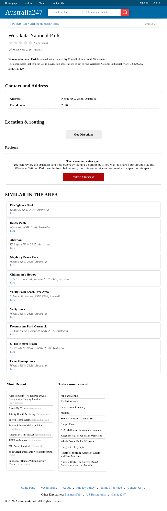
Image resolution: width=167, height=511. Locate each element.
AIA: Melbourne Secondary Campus (81, 429)
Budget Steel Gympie (72, 447)
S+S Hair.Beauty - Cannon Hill (77, 418)
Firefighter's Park (22, 205)
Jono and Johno (69, 395)
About (41, 2)
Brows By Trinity (25, 408)
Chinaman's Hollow (23, 274)
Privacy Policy (85, 487)
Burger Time (68, 424)
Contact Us (58, 2)
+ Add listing (49, 487)
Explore (28, 2)
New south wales (18, 23)
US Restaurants (96, 494)
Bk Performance (69, 401)
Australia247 (24, 12)
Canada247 (118, 494)
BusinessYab (73, 494)
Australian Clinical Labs (30, 434)
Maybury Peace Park (24, 257)
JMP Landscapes (25, 440)
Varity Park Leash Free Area (29, 291)
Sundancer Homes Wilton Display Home (27, 462)
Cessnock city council (40, 23)
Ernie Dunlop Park (22, 361)
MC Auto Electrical (25, 446)
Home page (11, 2)
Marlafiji (65, 412)
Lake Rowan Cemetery (73, 407)
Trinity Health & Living (30, 414)
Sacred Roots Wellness (29, 419)
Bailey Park (18, 222)
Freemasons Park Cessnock (28, 326)
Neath (56, 23)
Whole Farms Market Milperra (77, 441)
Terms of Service (111, 487)
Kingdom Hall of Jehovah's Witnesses (81, 435)
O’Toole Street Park (23, 343)
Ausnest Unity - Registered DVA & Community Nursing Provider (27, 399)
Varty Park (17, 309)
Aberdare (16, 240)
